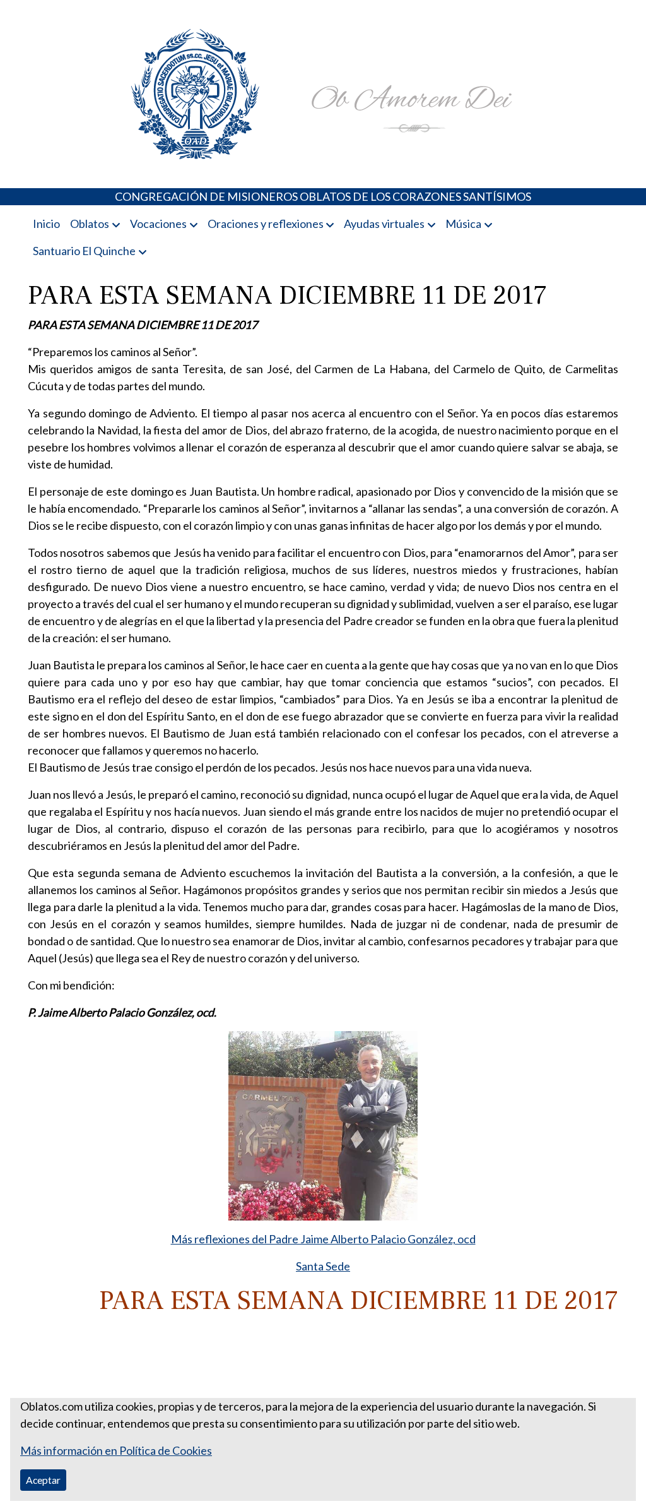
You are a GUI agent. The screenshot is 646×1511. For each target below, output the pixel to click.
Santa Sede (323, 1266)
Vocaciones (158, 223)
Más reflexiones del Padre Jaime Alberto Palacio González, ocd (323, 1239)
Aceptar (43, 1480)
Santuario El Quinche (84, 251)
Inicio (46, 223)
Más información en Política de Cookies (116, 1450)
